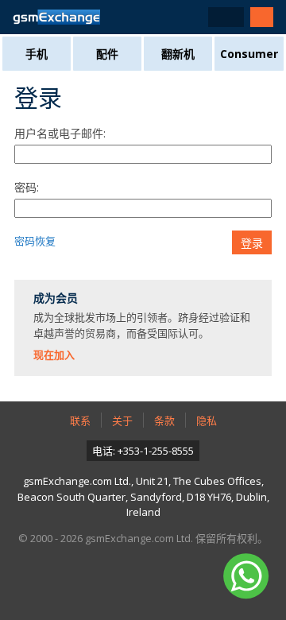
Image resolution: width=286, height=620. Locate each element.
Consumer (249, 53)
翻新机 (178, 53)
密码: (26, 187)
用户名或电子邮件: (60, 133)
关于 (122, 420)
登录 (252, 243)
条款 (164, 420)
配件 (107, 53)
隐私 (206, 420)
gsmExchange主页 (56, 17)
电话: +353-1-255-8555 (143, 451)
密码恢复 (35, 241)
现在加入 (54, 354)
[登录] (261, 17)
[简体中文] (226, 17)
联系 (80, 420)
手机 (36, 53)
